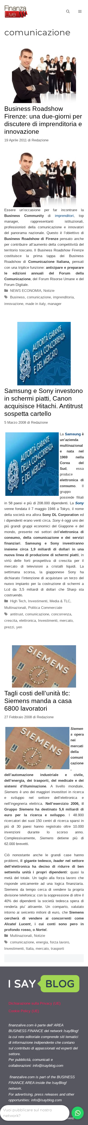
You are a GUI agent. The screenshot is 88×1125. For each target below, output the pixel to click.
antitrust (16, 614)
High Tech (18, 601)
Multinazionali (15, 608)
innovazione (13, 304)
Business (17, 297)
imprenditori (64, 216)
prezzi (9, 627)
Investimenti (37, 601)
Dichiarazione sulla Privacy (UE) (35, 1003)
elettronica (27, 621)
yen (19, 627)
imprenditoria (63, 297)
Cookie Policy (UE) (24, 1011)
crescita (10, 621)
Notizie (48, 291)
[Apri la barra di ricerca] (68, 11)
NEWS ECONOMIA (25, 291)
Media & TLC (60, 601)
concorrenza (61, 614)
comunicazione (39, 297)
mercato (66, 621)
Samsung (73, 434)
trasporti (57, 949)
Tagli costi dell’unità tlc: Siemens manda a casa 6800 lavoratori (38, 701)
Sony (79, 503)
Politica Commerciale (45, 608)
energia (42, 942)
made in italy (35, 304)
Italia (30, 949)
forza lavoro (59, 942)
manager (55, 304)
